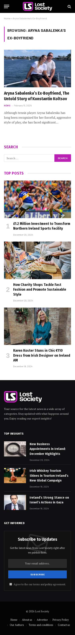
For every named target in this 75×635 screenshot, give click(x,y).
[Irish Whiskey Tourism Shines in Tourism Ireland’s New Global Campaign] (15, 475)
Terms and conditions (41, 625)
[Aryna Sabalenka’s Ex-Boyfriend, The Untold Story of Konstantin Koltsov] (37, 68)
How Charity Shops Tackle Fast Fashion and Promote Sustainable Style (39, 290)
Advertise (42, 619)
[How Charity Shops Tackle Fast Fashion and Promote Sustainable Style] (37, 260)
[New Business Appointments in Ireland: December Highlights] (15, 448)
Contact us (64, 625)
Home (7, 18)
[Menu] (6, 6)
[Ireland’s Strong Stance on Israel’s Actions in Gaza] (15, 502)
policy (48, 584)
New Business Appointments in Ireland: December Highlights (48, 449)
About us (27, 619)
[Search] (69, 6)
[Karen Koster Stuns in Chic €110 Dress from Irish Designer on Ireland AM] (37, 326)
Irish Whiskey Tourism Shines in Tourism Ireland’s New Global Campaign (49, 476)
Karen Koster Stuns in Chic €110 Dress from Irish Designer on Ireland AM (41, 355)
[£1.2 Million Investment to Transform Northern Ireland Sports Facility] (37, 199)
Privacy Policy (60, 619)
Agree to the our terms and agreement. (39, 584)
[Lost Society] (38, 6)
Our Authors (17, 625)
